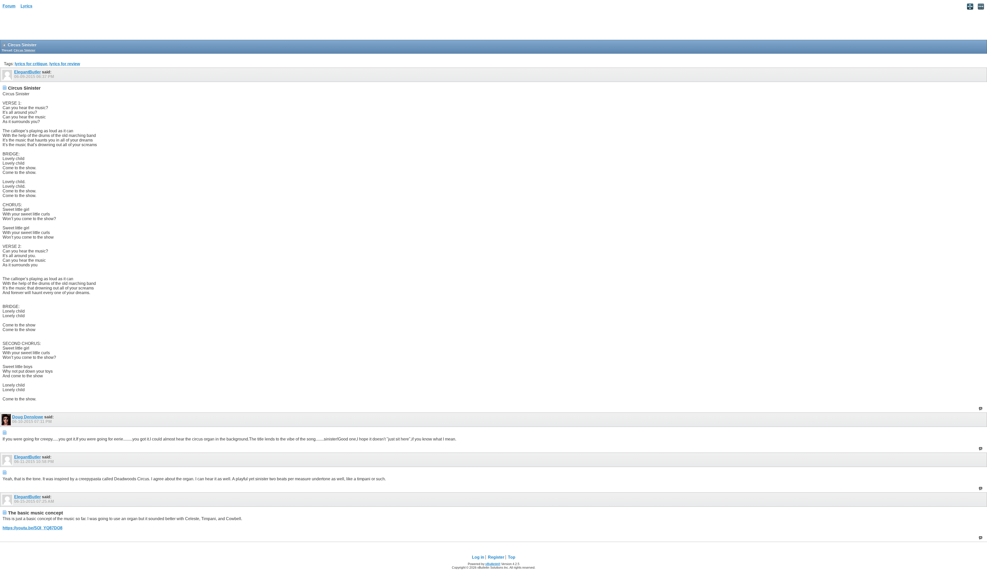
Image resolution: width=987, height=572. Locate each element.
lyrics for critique (31, 64)
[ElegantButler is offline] (8, 74)
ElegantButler (27, 72)
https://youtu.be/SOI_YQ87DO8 (32, 528)
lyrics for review (64, 64)
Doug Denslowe (27, 417)
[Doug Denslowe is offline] (7, 419)
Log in (478, 557)
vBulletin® (492, 564)
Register (496, 557)
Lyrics (26, 6)
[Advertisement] (41, 26)
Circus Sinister (24, 50)
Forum (9, 6)
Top (511, 557)
